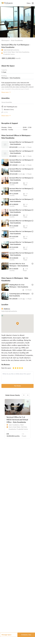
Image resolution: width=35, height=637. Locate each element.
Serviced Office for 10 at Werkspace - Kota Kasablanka (18, 265)
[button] (17, 323)
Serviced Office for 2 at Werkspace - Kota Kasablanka (20, 161)
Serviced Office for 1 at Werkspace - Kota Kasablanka (20, 152)
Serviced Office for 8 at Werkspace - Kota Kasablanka (20, 254)
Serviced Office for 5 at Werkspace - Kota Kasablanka (20, 232)
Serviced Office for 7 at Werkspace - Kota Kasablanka (20, 243)
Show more (5, 92)
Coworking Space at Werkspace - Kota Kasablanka (19, 295)
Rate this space (6, 368)
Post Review (17, 386)
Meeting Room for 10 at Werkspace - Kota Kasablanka (18, 286)
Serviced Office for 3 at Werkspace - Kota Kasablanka (20, 143)
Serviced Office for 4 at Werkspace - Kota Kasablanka (20, 179)
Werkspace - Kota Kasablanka (12, 40)
